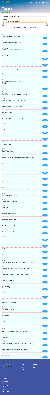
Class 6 (23, 367)
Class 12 (34, 369)
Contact (46, 2)
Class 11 (34, 367)
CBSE (3, 12)
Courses (35, 2)
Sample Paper (35, 371)
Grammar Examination (6, 391)
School (42, 2)
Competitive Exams (5, 383)
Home (31, 2)
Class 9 (6, 12)
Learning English (5, 381)
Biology (10, 12)
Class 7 (23, 369)
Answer (45, 51)
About (39, 2)
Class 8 (23, 371)
